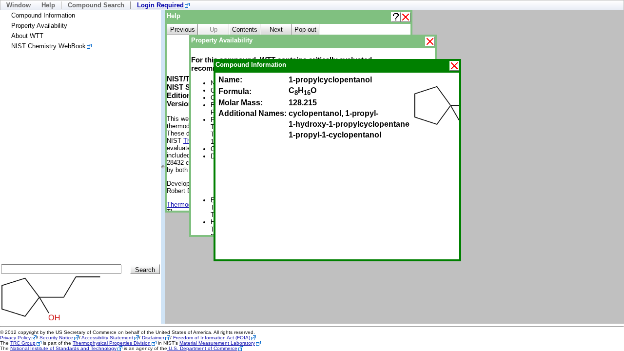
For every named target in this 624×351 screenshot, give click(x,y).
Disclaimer (152, 337)
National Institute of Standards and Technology (63, 348)
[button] (396, 17)
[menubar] (312, 5)
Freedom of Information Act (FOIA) (211, 337)
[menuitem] (163, 5)
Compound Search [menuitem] (96, 5)
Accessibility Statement (106, 337)
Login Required (160, 5)
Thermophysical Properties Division (112, 343)
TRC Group (23, 343)
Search (145, 269)
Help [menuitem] (48, 5)
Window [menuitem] (18, 5)
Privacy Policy (15, 337)
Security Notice (55, 337)
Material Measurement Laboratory (217, 343)
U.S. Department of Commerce (202, 348)
